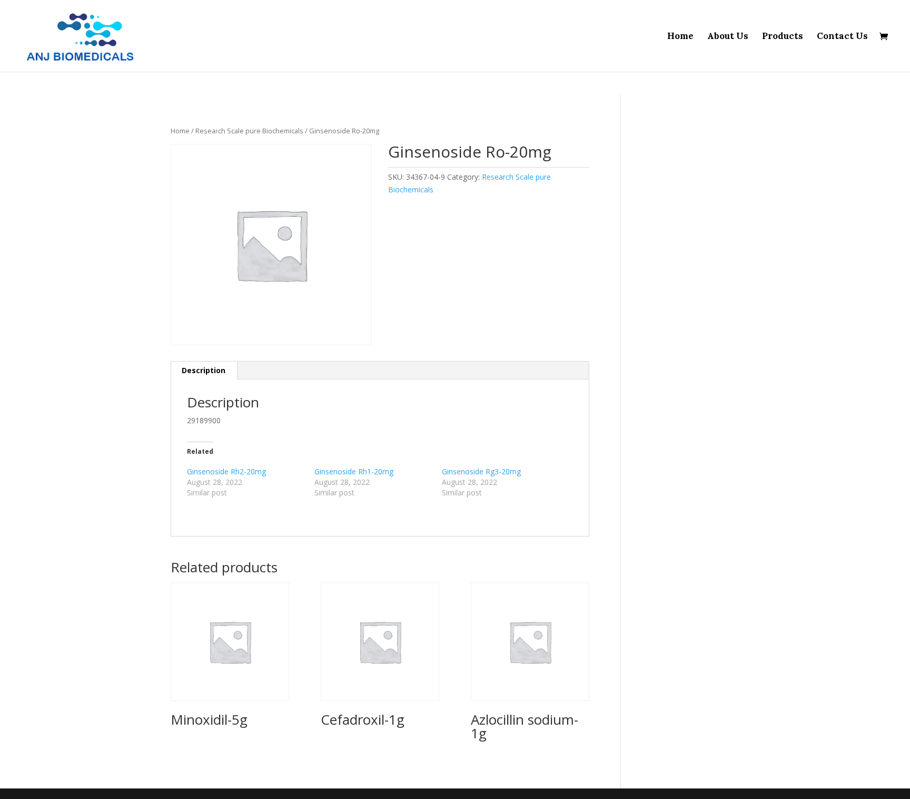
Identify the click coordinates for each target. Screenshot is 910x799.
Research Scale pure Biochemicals (249, 130)
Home (680, 37)
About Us (727, 37)
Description (203, 370)
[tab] (204, 370)
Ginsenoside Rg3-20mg (481, 471)
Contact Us (842, 37)
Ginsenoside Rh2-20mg (226, 471)
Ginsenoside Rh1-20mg (353, 471)
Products (782, 37)
